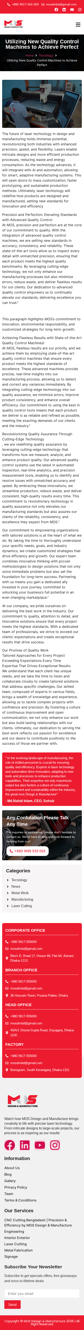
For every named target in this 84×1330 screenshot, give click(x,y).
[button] (78, 24)
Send (12, 1304)
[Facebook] (9, 1145)
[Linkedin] (24, 1145)
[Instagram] (55, 1145)
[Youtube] (39, 1145)
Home (29, 55)
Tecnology (46, 55)
